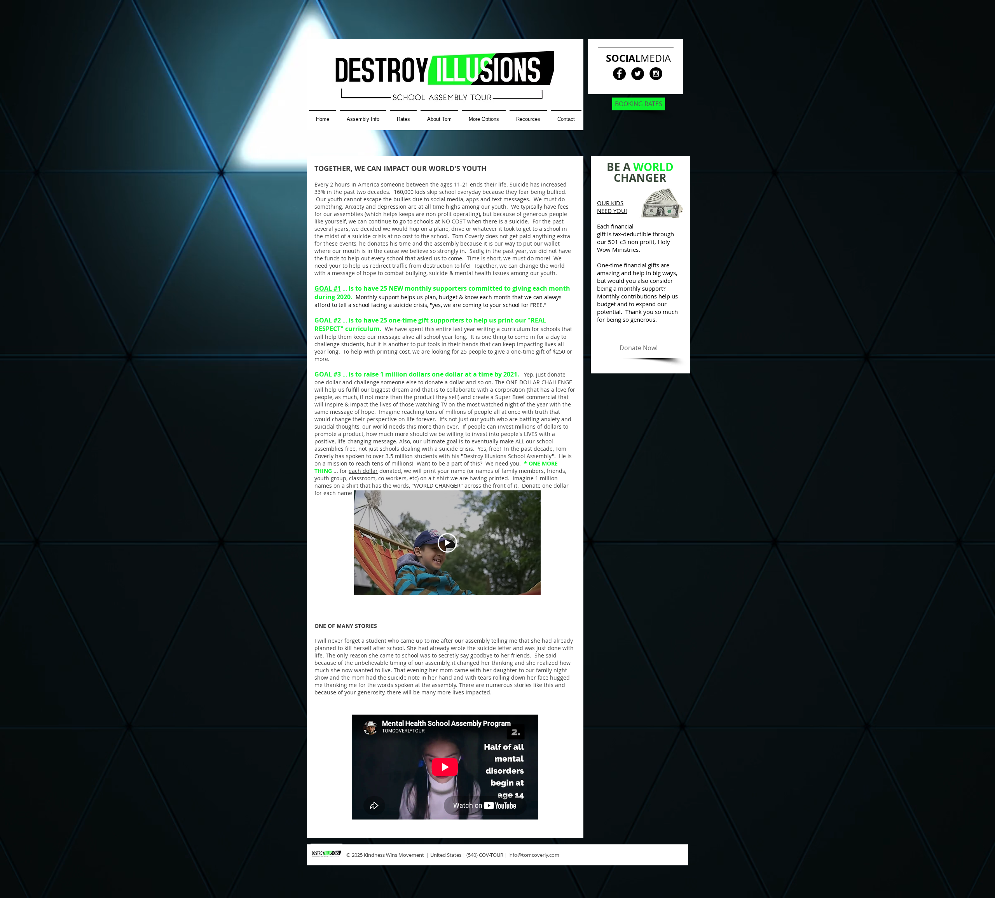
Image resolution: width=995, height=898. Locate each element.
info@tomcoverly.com (533, 854)
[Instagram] (655, 73)
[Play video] (447, 543)
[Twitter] (637, 73)
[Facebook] (619, 73)
